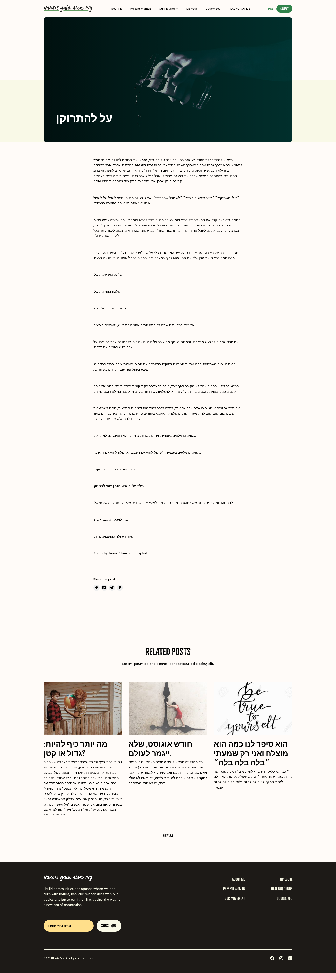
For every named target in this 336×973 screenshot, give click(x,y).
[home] (68, 8)
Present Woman (140, 8)
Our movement (235, 898)
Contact (284, 8)
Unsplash (140, 553)
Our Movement (168, 8)
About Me (116, 8)
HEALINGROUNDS (239, 8)
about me (238, 879)
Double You (213, 8)
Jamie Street (118, 553)
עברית (270, 8)
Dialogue (192, 8)
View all (168, 835)
